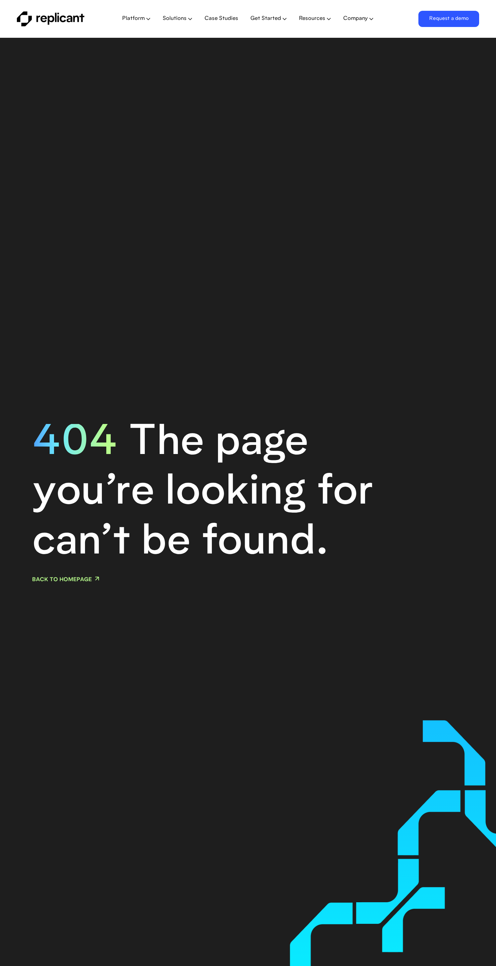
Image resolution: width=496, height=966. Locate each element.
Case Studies (221, 18)
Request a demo (449, 18)
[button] (136, 19)
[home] (61, 18)
